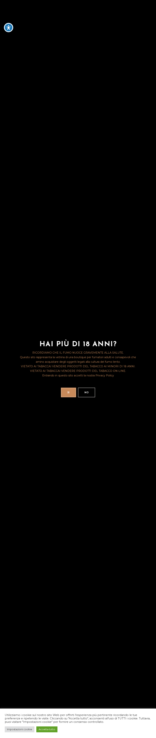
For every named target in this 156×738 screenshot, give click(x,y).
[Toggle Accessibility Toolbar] (8, 27)
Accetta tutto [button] (47, 729)
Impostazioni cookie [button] (19, 729)
